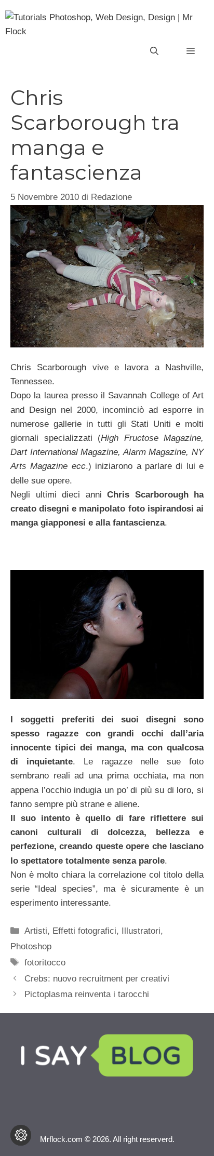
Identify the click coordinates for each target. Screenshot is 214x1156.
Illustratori (141, 931)
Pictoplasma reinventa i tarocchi (86, 994)
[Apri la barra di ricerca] (154, 51)
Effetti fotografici (84, 931)
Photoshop (30, 946)
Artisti (35, 931)
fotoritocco (44, 962)
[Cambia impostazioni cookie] (20, 1135)
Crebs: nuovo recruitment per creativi (96, 979)
